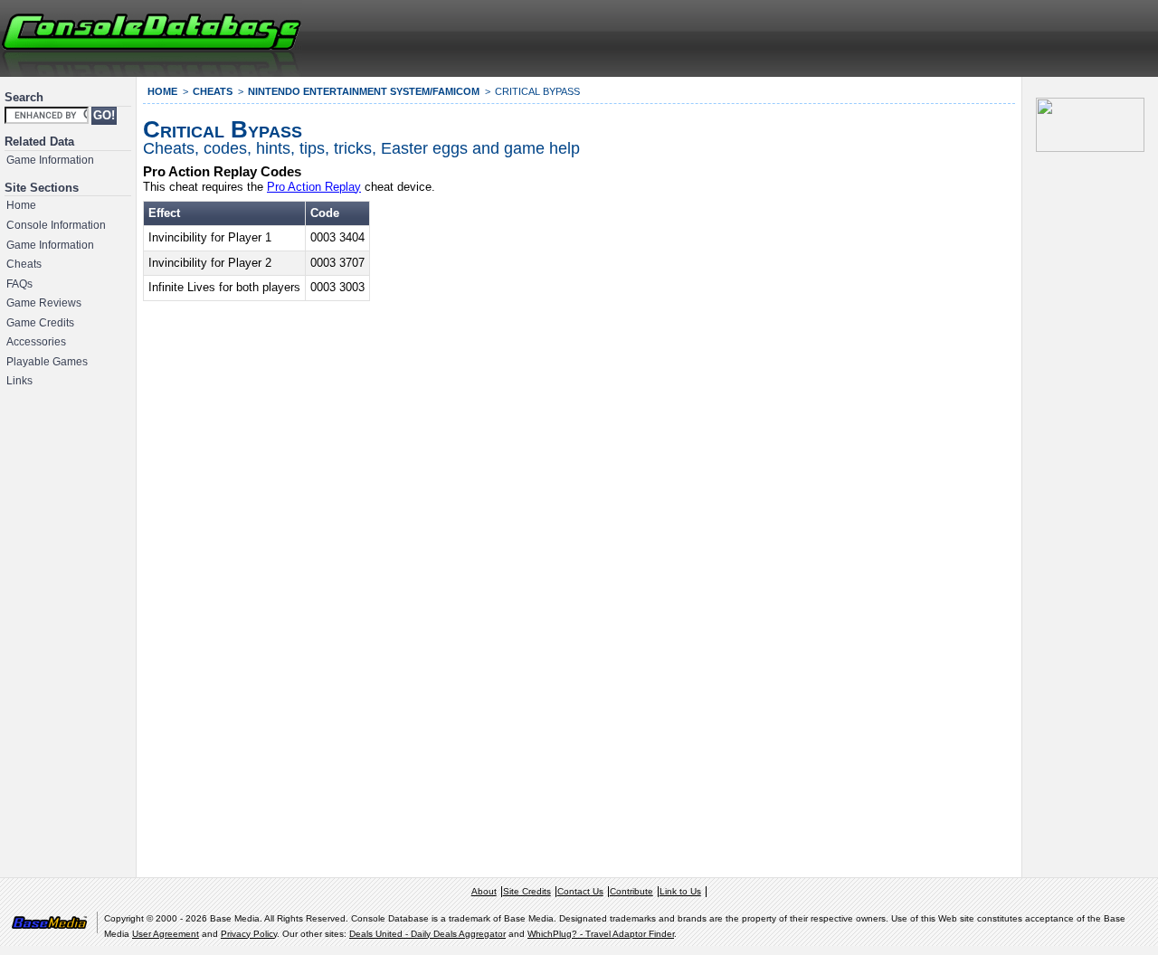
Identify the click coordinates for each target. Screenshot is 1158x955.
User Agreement (165, 934)
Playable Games (47, 361)
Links (19, 380)
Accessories (36, 341)
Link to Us (680, 891)
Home (21, 205)
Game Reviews (43, 303)
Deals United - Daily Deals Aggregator (427, 934)
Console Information (56, 225)
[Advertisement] (937, 36)
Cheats (24, 264)
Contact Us (580, 891)
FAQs (19, 284)
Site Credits (527, 891)
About (484, 891)
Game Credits (40, 322)
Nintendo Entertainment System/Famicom (363, 91)
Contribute (631, 891)
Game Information (50, 160)
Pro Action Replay (314, 187)
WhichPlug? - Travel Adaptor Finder (600, 934)
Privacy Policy (249, 934)
